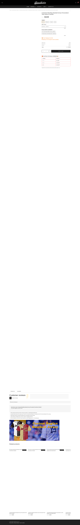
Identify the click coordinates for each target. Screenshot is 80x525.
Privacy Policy (11, 522)
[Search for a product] (2, 2)
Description (19, 391)
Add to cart (60, 51)
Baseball (33, 6)
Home (28, 6)
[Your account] (75, 2)
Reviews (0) (13, 391)
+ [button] (48, 51)
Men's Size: (44, 24)
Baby (45, 6)
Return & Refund (16, 522)
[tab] (12, 391)
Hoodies (39, 6)
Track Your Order (22, 522)
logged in (16, 408)
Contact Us (50, 6)
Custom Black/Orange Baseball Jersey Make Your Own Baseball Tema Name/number (55, 513)
